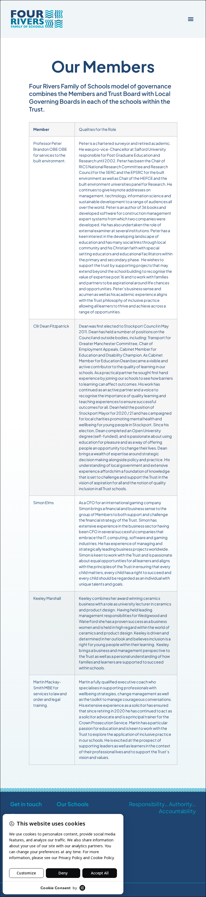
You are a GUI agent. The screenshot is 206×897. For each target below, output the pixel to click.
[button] (190, 19)
